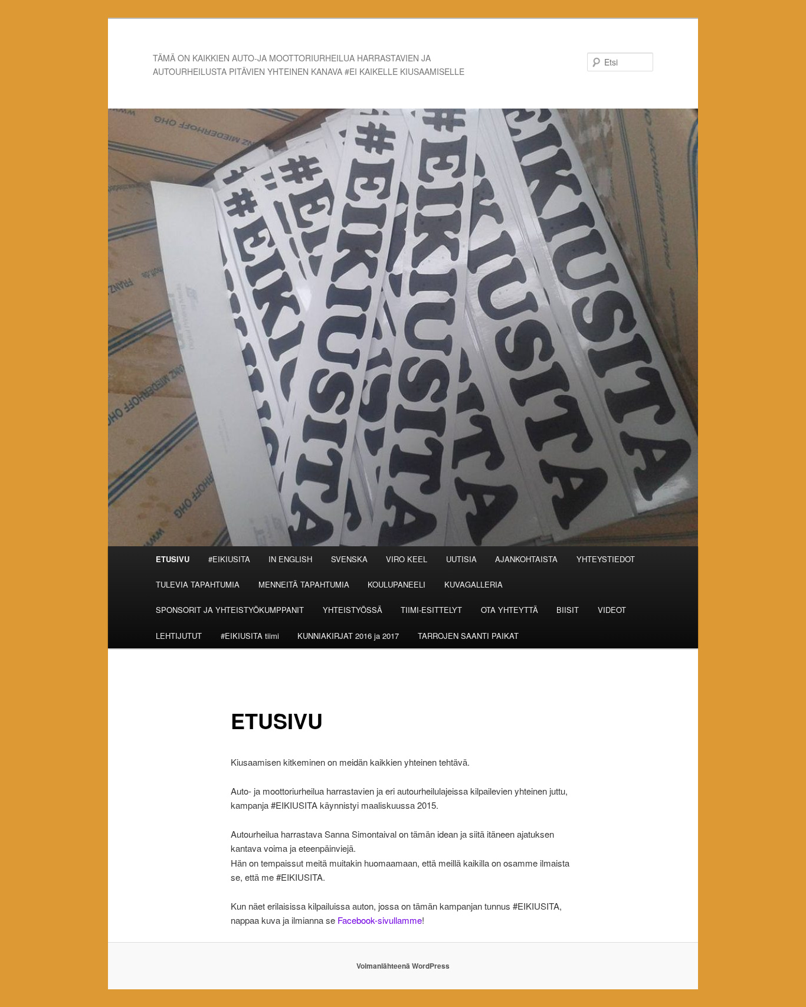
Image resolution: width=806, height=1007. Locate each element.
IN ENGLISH (290, 559)
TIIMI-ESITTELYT (431, 609)
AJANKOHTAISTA (526, 559)
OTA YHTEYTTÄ (509, 609)
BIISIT (567, 609)
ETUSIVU (172, 559)
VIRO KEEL (406, 559)
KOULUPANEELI (396, 584)
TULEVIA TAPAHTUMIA (198, 584)
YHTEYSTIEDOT (605, 559)
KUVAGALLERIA (473, 584)
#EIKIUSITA (229, 559)
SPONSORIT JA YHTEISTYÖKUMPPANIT (230, 609)
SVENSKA (349, 559)
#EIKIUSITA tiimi (250, 635)
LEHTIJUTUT (179, 635)
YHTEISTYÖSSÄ (352, 609)
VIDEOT (612, 609)
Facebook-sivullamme (380, 920)
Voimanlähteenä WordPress (403, 965)
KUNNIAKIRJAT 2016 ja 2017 (348, 635)
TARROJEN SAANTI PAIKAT (468, 635)
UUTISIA (461, 559)
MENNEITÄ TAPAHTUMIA (303, 584)
